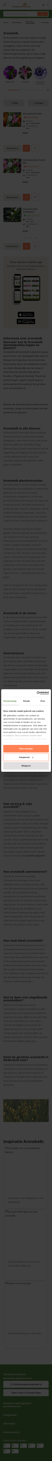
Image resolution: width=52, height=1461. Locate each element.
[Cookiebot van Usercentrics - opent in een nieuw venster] (37, 693)
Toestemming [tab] (9, 701)
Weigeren (26, 766)
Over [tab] (42, 701)
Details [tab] (26, 701)
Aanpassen (24, 757)
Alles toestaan (26, 748)
